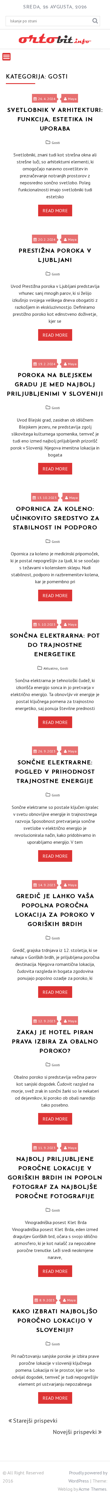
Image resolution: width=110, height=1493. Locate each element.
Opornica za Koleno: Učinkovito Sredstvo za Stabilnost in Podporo (55, 518)
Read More (55, 210)
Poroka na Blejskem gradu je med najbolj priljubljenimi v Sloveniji (55, 385)
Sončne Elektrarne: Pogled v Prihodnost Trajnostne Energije (55, 772)
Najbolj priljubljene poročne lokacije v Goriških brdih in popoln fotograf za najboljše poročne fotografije (55, 1178)
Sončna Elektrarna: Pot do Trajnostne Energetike (55, 645)
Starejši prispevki (35, 1420)
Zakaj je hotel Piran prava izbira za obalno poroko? (55, 1042)
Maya (72, 99)
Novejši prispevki (75, 1432)
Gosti (56, 142)
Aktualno (50, 668)
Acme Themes (92, 1489)
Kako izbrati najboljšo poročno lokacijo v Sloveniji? (55, 1321)
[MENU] (6, 57)
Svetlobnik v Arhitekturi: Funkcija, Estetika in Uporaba (55, 120)
